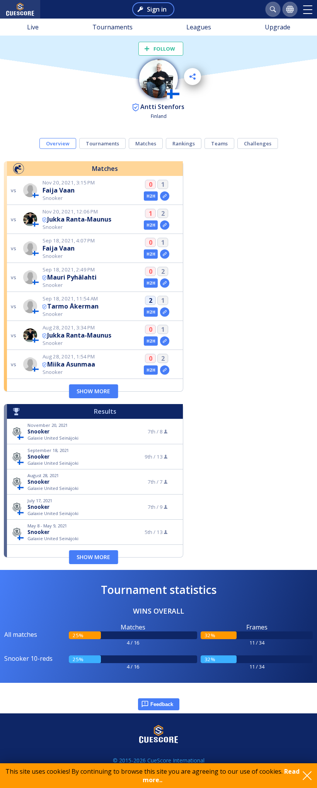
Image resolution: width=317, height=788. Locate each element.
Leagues (198, 27)
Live (33, 27)
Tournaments (112, 27)
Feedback (161, 704)
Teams (219, 143)
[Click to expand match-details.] (164, 196)
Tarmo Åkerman (73, 306)
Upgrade (277, 27)
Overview (58, 143)
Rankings (183, 143)
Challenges (257, 143)
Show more (93, 391)
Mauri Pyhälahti (72, 277)
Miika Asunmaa (71, 364)
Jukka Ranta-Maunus (79, 219)
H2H (151, 196)
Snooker (38, 431)
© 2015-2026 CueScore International (159, 760)
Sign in (157, 9)
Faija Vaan (59, 190)
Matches (145, 143)
